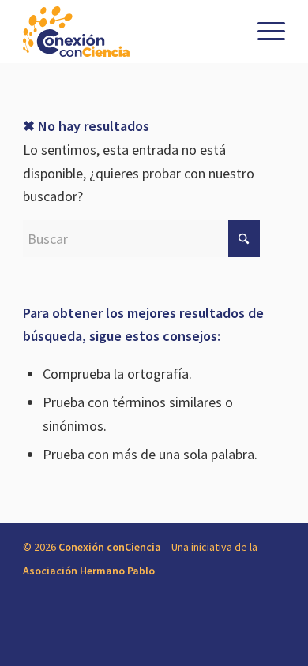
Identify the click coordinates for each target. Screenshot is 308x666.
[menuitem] (263, 31)
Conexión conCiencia (109, 547)
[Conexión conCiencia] (127, 31)
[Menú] (263, 31)
